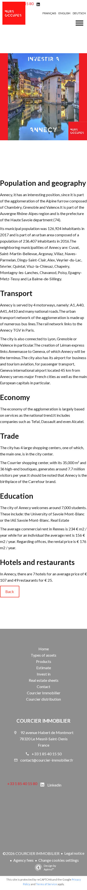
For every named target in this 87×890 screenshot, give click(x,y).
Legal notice (74, 853)
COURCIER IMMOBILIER (43, 721)
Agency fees (23, 860)
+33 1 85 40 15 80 (22, 783)
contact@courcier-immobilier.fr (46, 760)
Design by (50, 867)
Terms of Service (46, 884)
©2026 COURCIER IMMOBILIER (31, 853)
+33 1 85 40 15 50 (47, 753)
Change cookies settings (58, 860)
